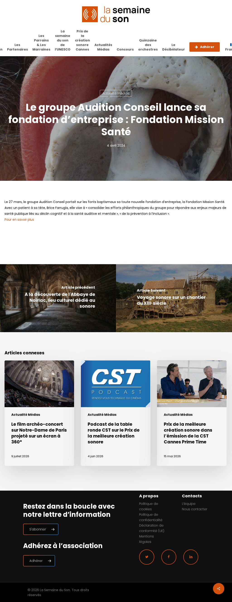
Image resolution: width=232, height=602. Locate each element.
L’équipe (189, 503)
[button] (40, 529)
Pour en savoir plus (19, 219)
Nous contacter (194, 509)
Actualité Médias (115, 93)
